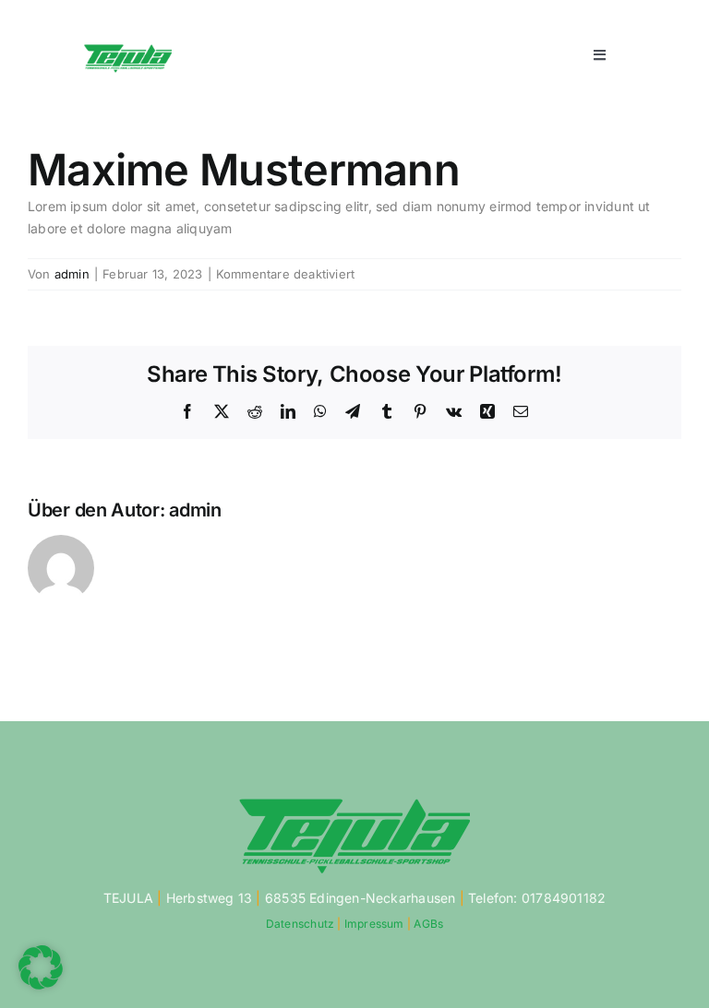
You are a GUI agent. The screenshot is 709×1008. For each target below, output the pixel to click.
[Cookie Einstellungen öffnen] (40, 984)
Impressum (374, 924)
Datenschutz (300, 924)
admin (72, 274)
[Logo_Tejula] (127, 48)
